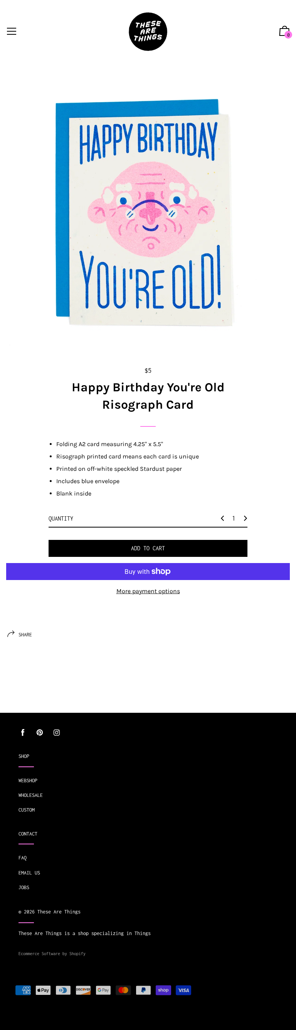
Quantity (61, 518)
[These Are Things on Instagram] (56, 732)
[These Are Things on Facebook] (22, 732)
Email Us (29, 873)
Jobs (23, 887)
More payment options (148, 591)
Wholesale (30, 795)
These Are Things (59, 912)
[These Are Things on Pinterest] (39, 732)
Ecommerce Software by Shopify (52, 953)
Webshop (27, 780)
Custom (26, 810)
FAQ (22, 858)
